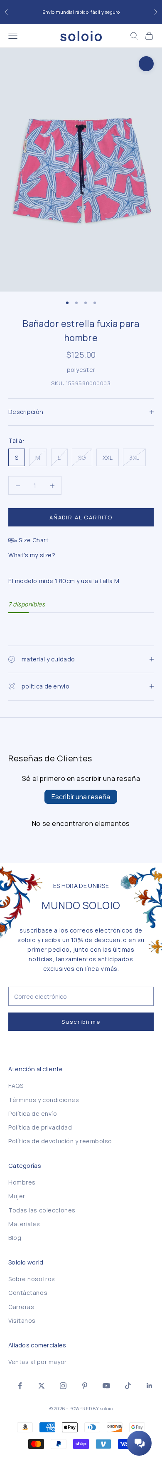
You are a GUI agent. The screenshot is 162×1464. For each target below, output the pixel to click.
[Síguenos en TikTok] (128, 1386)
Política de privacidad (40, 1127)
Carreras (21, 1307)
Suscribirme (80, 1021)
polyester (81, 370)
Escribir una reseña (81, 796)
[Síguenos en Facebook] (20, 1386)
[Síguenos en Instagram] (63, 1386)
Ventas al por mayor (37, 1362)
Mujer (16, 1196)
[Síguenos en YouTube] (106, 1386)
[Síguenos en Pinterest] (85, 1386)
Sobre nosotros (31, 1279)
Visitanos (22, 1320)
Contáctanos (27, 1293)
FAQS (15, 1086)
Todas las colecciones (42, 1210)
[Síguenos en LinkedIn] (149, 1386)
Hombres (22, 1182)
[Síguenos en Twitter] (41, 1386)
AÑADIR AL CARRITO (81, 517)
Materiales (24, 1224)
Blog (14, 1238)
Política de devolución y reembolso (60, 1141)
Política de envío (32, 1113)
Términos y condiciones (43, 1100)
